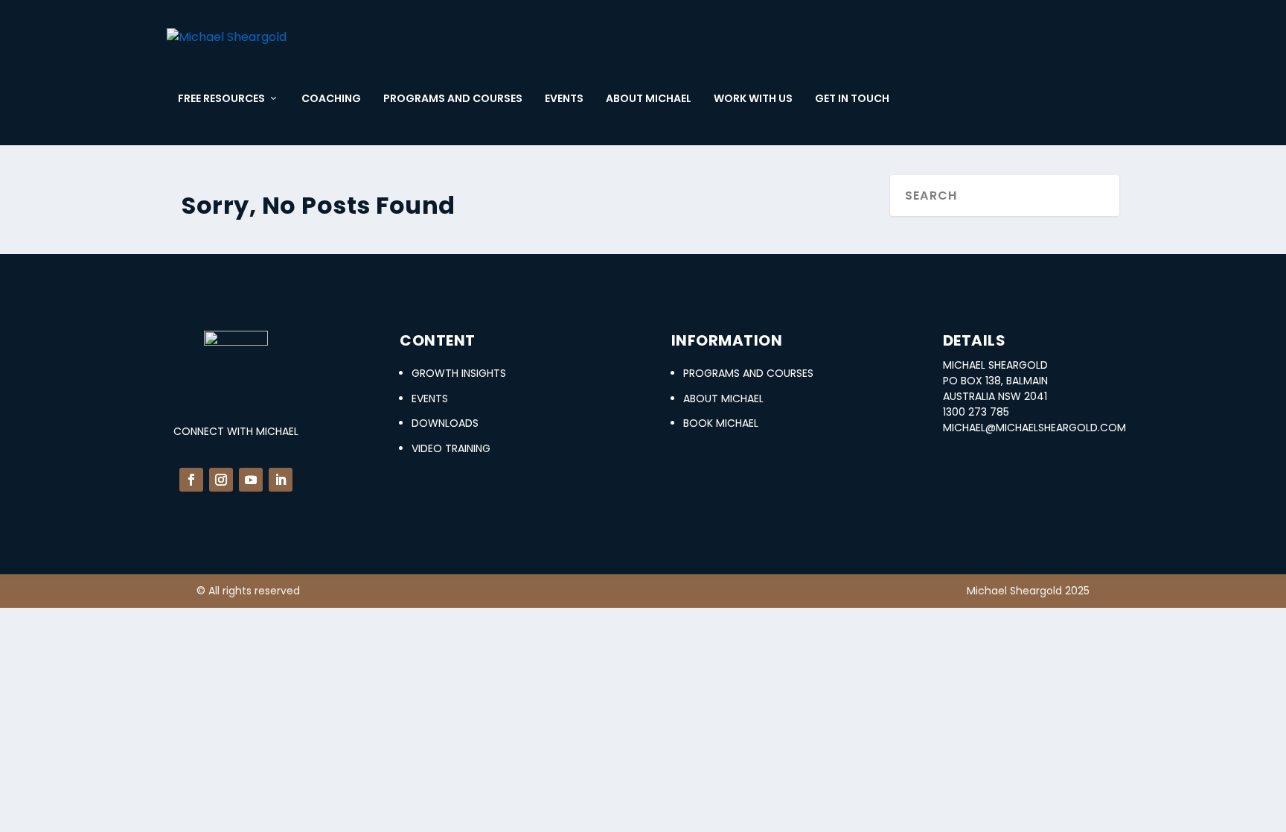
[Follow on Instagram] (221, 480)
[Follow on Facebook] (191, 480)
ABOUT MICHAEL (648, 99)
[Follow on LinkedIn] (280, 480)
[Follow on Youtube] (251, 480)
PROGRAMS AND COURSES (452, 99)
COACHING (331, 99)
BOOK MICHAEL (720, 423)
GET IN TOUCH (852, 99)
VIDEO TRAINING (451, 448)
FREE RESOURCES (221, 99)
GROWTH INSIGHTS (459, 373)
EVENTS (564, 99)
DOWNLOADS (445, 423)
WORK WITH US (753, 99)
